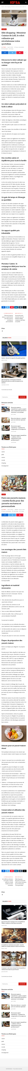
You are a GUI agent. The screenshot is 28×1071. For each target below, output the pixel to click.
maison (3, 457)
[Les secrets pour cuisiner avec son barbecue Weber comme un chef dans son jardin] (14, 912)
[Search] (26, 2)
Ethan (4, 47)
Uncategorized (4, 465)
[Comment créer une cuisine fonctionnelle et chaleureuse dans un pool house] (14, 958)
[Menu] (2, 2)
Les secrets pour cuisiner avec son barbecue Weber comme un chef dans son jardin (20, 318)
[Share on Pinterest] (19, 52)
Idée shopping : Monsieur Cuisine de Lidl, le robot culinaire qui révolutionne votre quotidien (20, 882)
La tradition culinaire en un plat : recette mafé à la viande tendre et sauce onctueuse (7, 882)
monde (3, 460)
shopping (4, 29)
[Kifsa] (15, 2)
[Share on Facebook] (5, 52)
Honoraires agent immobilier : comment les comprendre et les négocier (18, 427)
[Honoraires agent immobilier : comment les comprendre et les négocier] (5, 428)
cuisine (3, 451)
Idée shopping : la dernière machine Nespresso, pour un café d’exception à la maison (12, 381)
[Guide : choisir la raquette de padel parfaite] (14, 348)
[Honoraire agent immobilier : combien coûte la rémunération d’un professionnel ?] (5, 437)
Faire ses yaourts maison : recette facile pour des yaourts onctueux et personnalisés (7, 318)
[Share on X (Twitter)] (12, 52)
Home (2, 6)
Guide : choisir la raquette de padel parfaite (13, 358)
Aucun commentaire (20, 47)
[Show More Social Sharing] (25, 52)
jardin (2, 454)
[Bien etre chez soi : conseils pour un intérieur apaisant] (5, 420)
